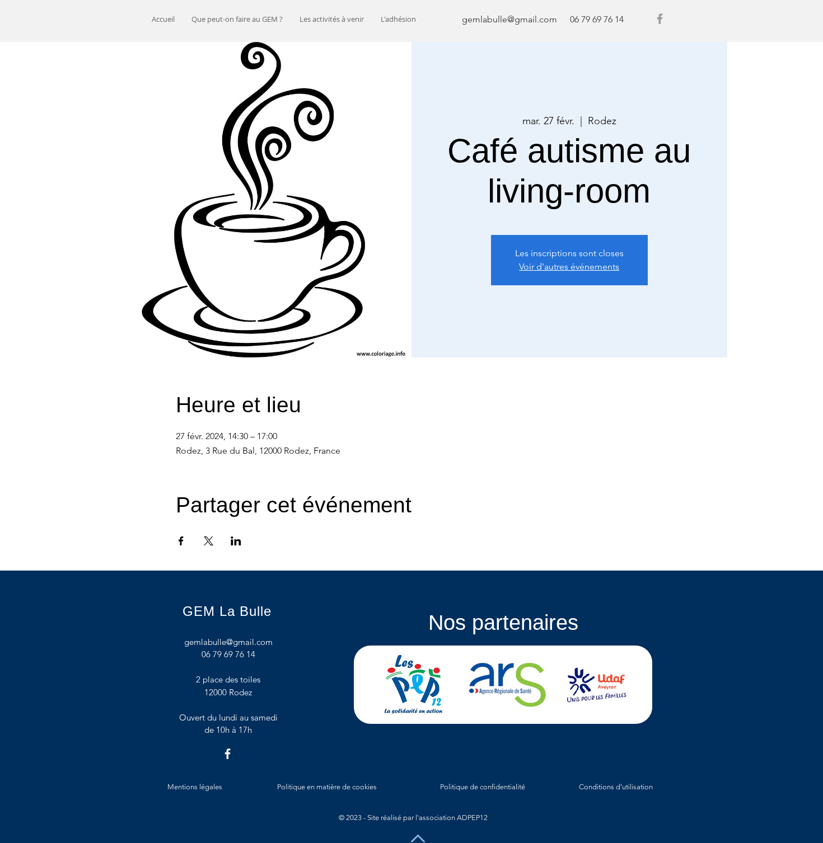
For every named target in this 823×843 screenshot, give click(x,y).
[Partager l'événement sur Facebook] (181, 540)
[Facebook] (660, 19)
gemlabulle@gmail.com (509, 19)
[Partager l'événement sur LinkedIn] (236, 540)
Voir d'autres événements (569, 266)
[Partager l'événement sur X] (208, 540)
